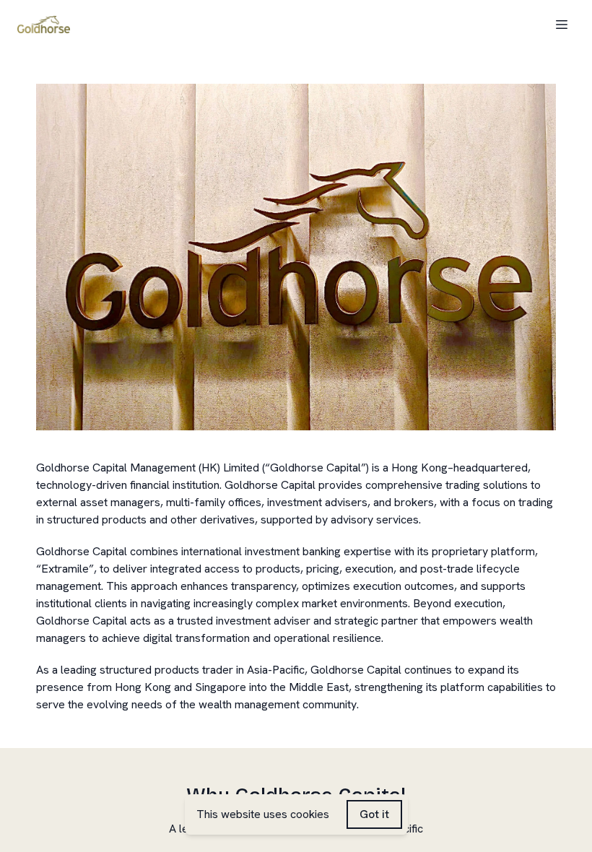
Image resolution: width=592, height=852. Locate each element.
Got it (374, 814)
